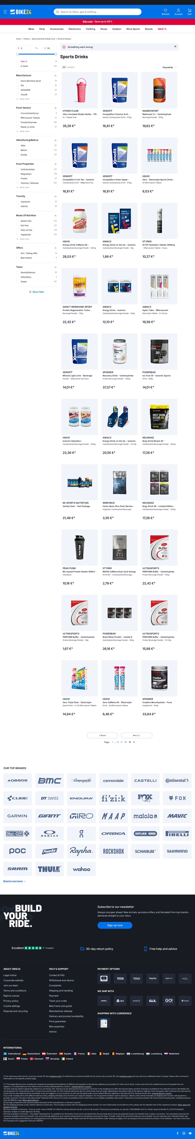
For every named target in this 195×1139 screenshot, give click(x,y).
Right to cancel (11, 995)
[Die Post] (136, 1001)
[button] (36, 75)
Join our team (10, 985)
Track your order (58, 1000)
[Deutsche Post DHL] (104, 1001)
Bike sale (88, 21)
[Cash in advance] (185, 978)
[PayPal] (152, 978)
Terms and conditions (14, 990)
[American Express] (136, 978)
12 (134, 742)
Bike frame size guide (60, 1006)
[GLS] (152, 1001)
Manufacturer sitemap (60, 1011)
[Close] (175, 46)
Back (103, 735)
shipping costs (55, 1076)
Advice (53, 1031)
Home (18, 39)
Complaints (55, 985)
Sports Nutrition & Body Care (43, 39)
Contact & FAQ (56, 975)
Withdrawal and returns (61, 980)
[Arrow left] (64, 90)
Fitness (26, 39)
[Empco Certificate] (104, 1023)
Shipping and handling (61, 990)
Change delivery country (82, 1086)
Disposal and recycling (15, 1011)
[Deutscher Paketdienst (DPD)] (120, 1001)
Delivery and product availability (66, 1016)
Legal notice (9, 975)
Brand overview (13, 881)
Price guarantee (57, 1021)
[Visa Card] (120, 978)
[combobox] (154, 67)
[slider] (17, 54)
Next (135, 735)
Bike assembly (56, 1026)
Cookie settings (11, 1006)
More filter (38, 291)
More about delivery (31, 1100)
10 (125, 742)
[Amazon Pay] (168, 978)
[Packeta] (185, 1001)
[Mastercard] (104, 978)
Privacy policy (11, 1000)
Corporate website (13, 980)
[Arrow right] (95, 90)
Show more (24, 99)
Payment (53, 995)
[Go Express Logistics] (168, 1001)
